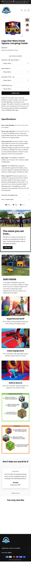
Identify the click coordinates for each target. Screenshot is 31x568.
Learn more (7, 247)
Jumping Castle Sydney (11, 548)
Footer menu (7, 552)
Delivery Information (9, 195)
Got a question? (8, 199)
